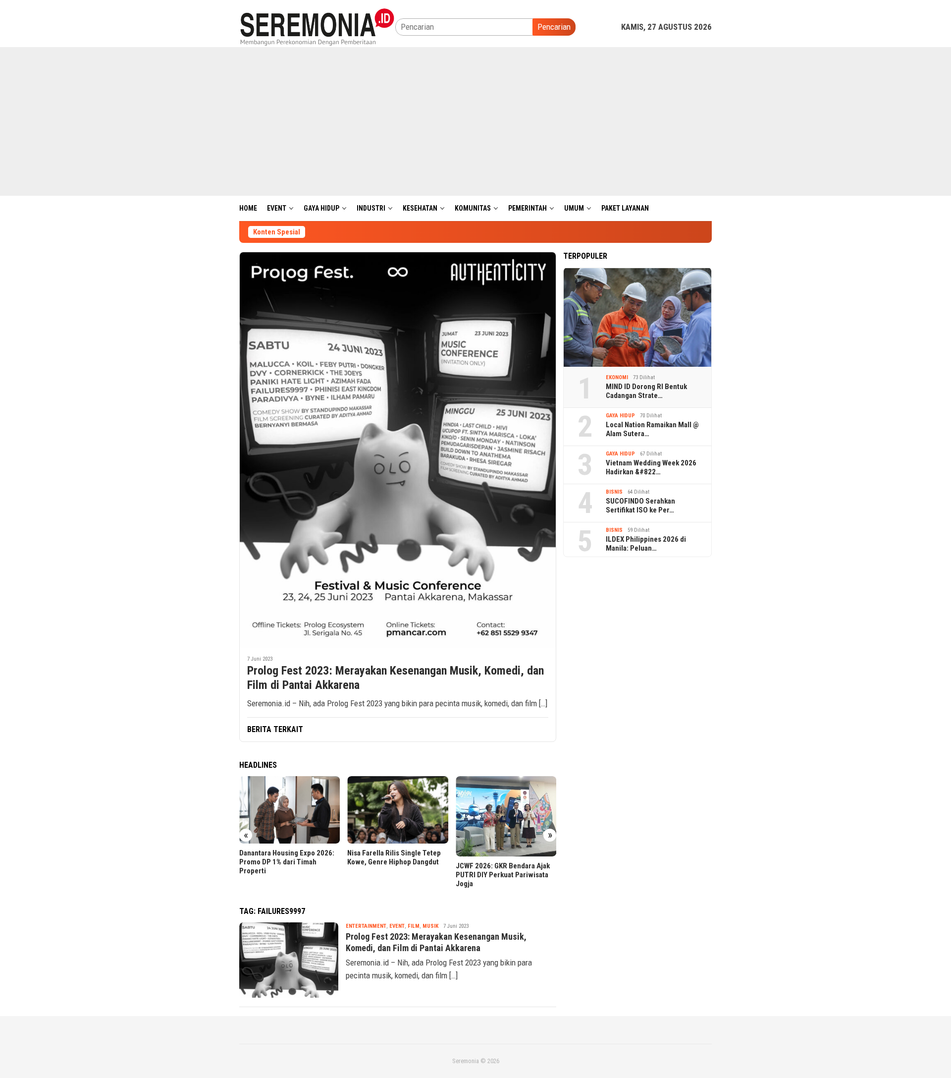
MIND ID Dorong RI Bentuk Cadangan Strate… (646, 391)
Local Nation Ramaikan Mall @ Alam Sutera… (652, 429)
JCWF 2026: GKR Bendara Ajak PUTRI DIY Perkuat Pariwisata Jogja (503, 874)
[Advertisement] (475, 121)
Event (397, 926)
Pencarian (554, 27)
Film (414, 926)
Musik (430, 926)
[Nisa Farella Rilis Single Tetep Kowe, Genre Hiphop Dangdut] (397, 810)
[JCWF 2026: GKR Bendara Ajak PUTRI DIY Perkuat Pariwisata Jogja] (506, 816)
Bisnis (614, 492)
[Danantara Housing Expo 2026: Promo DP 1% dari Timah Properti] (289, 810)
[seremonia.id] (317, 26)
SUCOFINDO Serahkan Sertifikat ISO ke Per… (640, 505)
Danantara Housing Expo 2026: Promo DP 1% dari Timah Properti (286, 862)
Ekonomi (617, 377)
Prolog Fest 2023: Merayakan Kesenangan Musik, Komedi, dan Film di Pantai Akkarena (395, 678)
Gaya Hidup (620, 415)
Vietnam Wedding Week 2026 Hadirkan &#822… (651, 467)
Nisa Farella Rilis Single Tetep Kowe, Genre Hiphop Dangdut (394, 857)
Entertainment (366, 926)
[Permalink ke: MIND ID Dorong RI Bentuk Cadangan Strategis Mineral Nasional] (637, 317)
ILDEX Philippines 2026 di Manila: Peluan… (646, 544)
